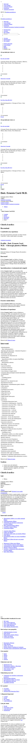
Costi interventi (7, 709)
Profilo (5, 215)
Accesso (6, 31)
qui (21, 720)
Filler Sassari (7, 633)
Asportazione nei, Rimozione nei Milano (14, 546)
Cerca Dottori (7, 5)
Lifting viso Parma (8, 636)
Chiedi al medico (5, 202)
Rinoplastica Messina (9, 643)
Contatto (6, 214)
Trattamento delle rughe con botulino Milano (15, 533)
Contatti (6, 696)
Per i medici (7, 32)
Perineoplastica (7, 670)
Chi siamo (6, 688)
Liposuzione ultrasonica (9, 667)
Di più (2, 116)
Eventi (5, 698)
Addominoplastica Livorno (10, 632)
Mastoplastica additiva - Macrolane (12, 666)
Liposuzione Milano (9, 528)
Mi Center (6, 621)
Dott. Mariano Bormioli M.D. (11, 626)
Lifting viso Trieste (8, 645)
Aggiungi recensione (9, 9)
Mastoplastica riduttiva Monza (11, 634)
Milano (5, 47)
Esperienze (6, 8)
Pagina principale (8, 43)
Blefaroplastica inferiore (9, 678)
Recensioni (6, 217)
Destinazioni (7, 710)
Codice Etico (7, 690)
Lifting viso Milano (8, 532)
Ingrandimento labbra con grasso (12, 679)
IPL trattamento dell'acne (10, 681)
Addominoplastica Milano (10, 521)
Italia (5, 46)
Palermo (6, 659)
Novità (5, 706)
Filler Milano (7, 535)
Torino (5, 658)
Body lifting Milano (8, 551)
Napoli (5, 656)
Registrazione (7, 29)
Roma (5, 653)
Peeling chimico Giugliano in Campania (13, 647)
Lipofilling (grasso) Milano (10, 527)
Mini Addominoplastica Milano (11, 525)
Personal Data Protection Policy (11, 691)
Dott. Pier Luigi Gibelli (5, 58)
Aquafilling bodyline (9, 682)
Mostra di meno (11, 340)
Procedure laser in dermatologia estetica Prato (15, 648)
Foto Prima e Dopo (8, 707)
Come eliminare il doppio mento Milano (13, 544)
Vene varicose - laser (9, 668)
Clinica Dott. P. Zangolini (5, 78)
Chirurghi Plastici (8, 6)
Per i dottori (6, 699)
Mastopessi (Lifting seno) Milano (12, 543)
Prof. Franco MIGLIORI (10, 624)
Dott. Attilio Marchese (9, 625)
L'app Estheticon (8, 701)
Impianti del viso (8, 664)
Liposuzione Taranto (9, 637)
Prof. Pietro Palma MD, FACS (6, 100)
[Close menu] (1, 1)
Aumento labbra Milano (9, 531)
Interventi (6, 4)
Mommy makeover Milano (10, 547)
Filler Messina (7, 644)
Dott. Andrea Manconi (9, 622)
